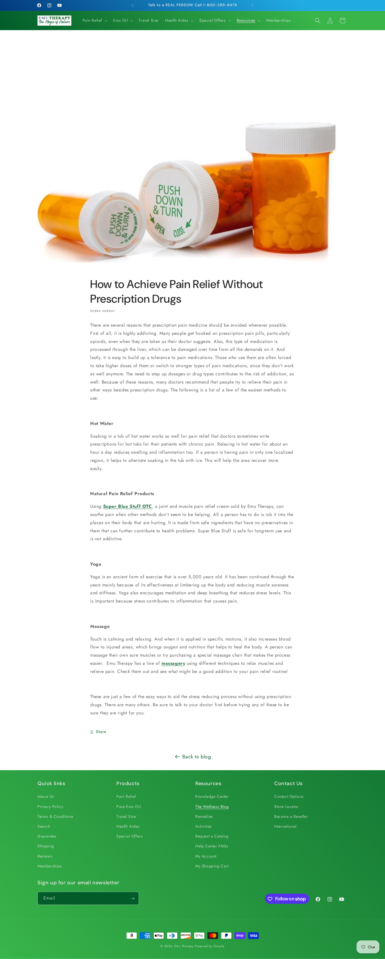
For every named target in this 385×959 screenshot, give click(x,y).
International (285, 826)
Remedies (204, 816)
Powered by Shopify (210, 946)
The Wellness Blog (212, 806)
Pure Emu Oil (128, 806)
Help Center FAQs (211, 846)
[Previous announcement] (132, 5)
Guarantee (46, 836)
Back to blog (196, 756)
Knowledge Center (212, 796)
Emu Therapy (184, 946)
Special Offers (129, 836)
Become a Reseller (291, 816)
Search (43, 826)
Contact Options (289, 796)
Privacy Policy (50, 806)
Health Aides (128, 826)
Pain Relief (126, 796)
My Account (205, 856)
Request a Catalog (211, 836)
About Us (45, 796)
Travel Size (126, 816)
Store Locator (286, 806)
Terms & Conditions (55, 816)
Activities (203, 826)
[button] (94, 20)
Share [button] (101, 731)
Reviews (44, 856)
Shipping (45, 846)
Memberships (49, 866)
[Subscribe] (132, 898)
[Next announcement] (252, 5)
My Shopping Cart (212, 866)
